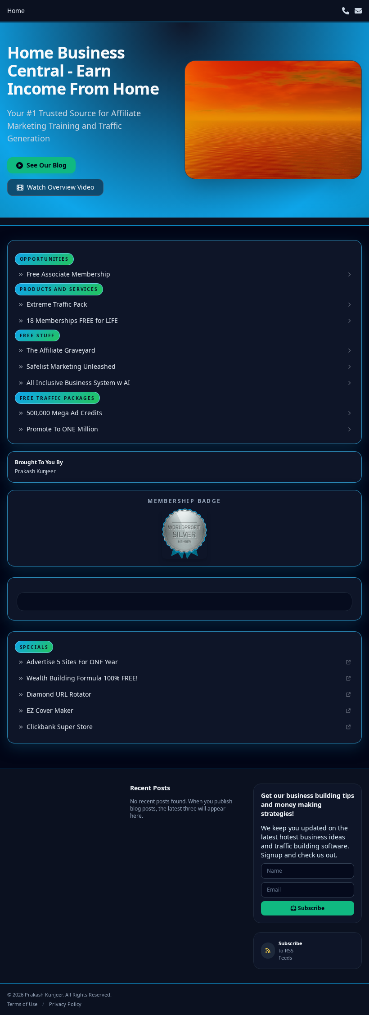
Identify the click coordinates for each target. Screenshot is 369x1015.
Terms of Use (22, 1004)
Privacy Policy (65, 1004)
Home (16, 10)
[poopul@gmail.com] (358, 10)
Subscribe (311, 908)
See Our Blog (47, 165)
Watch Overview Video (60, 187)
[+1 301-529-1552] (345, 10)
